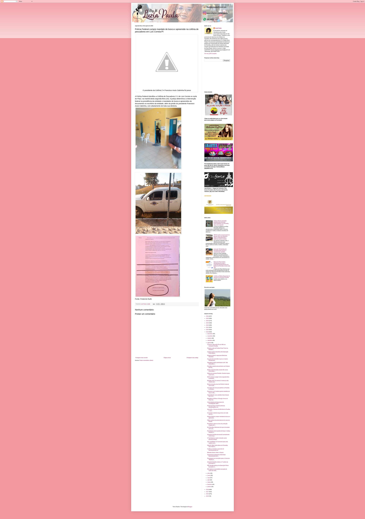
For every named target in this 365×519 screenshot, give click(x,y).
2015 (207, 496)
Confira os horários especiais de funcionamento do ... (215, 449)
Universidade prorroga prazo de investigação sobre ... (215, 403)
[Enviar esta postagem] (153, 304)
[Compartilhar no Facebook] (162, 304)
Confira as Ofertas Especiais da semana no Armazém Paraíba (222, 276)
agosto (209, 342)
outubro (209, 338)
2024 (207, 320)
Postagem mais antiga (192, 357)
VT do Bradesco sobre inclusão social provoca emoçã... (217, 438)
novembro (210, 336)
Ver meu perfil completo (210, 53)
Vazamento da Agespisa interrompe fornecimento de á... (216, 455)
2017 (207, 491)
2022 (207, 325)
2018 (207, 489)
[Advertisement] (218, 76)
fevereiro (209, 484)
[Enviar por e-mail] (157, 304)
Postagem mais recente (141, 357)
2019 (207, 332)
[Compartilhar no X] (160, 304)
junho (209, 475)
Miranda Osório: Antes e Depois (215, 452)
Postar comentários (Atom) (146, 360)
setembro (210, 340)
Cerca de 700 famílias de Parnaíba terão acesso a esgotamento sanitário (220, 250)
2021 (207, 327)
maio (208, 477)
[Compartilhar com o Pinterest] (164, 304)
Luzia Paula (218, 28)
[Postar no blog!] (158, 304)
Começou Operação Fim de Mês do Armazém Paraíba (216, 345)
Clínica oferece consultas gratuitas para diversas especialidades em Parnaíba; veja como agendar (221, 223)
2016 (207, 494)
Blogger (190, 506)
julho (208, 473)
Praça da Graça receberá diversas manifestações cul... (216, 406)
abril (208, 480)
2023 (207, 323)
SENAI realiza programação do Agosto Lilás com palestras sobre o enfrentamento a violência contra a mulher (222, 237)
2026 (207, 316)
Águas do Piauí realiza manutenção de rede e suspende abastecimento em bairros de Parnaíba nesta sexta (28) (222, 264)
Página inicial (167, 357)
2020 (207, 329)
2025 (207, 318)
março (209, 482)
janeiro (209, 486)
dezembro (210, 333)
